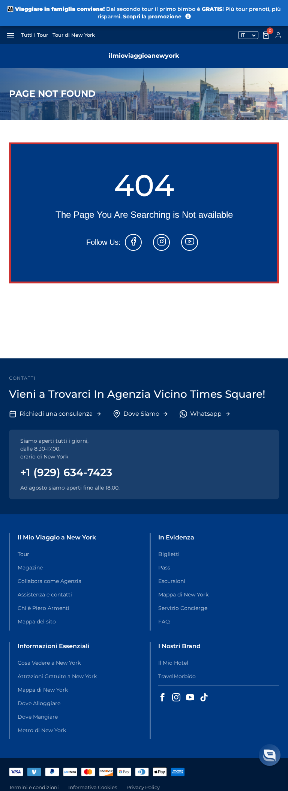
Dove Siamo (141, 413)
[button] (269, 755)
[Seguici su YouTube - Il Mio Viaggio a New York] (190, 697)
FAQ (164, 621)
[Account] (278, 35)
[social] (133, 242)
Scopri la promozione (152, 16)
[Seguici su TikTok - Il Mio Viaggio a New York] (204, 697)
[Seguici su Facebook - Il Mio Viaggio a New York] (162, 697)
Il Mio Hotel (173, 662)
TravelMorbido (177, 676)
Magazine (30, 567)
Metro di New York (42, 730)
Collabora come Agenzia (49, 581)
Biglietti (169, 554)
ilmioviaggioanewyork (144, 55)
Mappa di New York (183, 594)
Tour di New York (73, 35)
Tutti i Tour (34, 35)
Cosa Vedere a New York (49, 662)
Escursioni (171, 581)
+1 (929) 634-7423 (66, 472)
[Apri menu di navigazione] (10, 35)
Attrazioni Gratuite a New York (57, 676)
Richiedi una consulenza (56, 413)
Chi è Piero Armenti (43, 608)
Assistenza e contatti (45, 594)
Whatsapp (206, 413)
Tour (23, 554)
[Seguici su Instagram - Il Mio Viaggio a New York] (176, 697)
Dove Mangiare (38, 716)
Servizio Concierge (182, 608)
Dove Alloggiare (39, 703)
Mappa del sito (37, 621)
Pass (164, 567)
